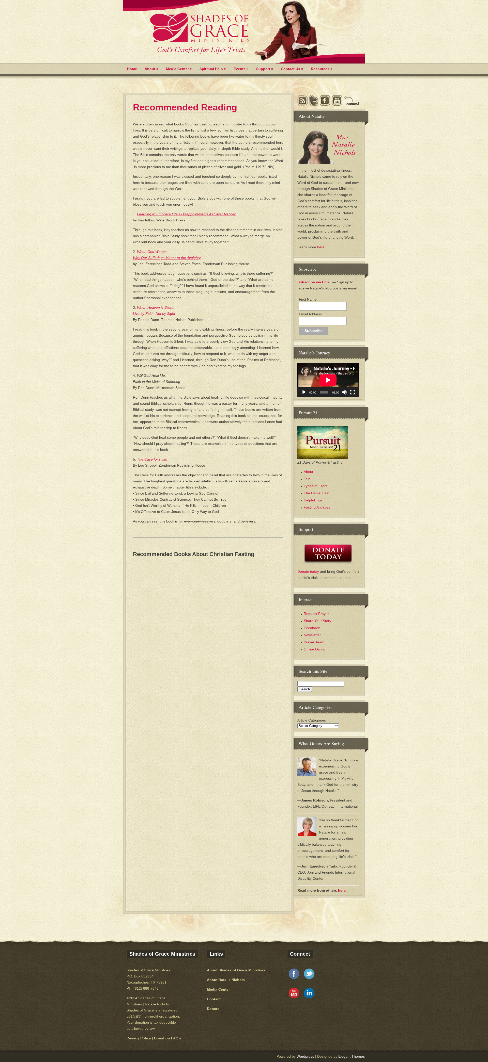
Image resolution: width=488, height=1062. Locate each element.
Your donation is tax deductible (151, 1022)
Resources (321, 69)
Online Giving (314, 649)
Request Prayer (316, 614)
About (151, 69)
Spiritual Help (213, 69)
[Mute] (344, 392)
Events (241, 69)
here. (321, 247)
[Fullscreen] (352, 392)
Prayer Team (314, 642)
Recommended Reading (185, 107)
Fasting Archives (317, 507)
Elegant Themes (351, 1056)
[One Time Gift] (328, 554)
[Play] (304, 392)
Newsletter (312, 635)
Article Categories (311, 720)
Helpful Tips (313, 500)
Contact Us (292, 69)
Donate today (308, 571)
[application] (328, 380)
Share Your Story (317, 621)
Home (132, 69)
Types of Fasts (315, 486)
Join (307, 479)
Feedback (312, 628)
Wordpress (305, 1056)
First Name (308, 299)
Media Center (179, 69)
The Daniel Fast (316, 493)
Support (264, 69)
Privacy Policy (139, 1038)
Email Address (310, 314)
